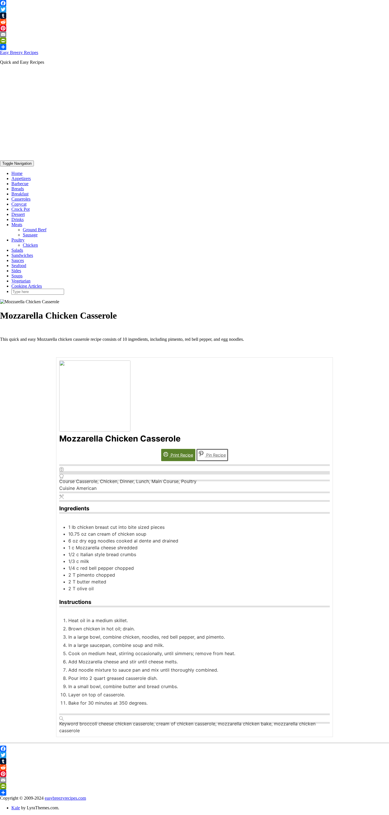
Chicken (30, 245)
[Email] (194, 34)
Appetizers (21, 178)
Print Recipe (181, 455)
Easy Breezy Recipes (19, 52)
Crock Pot (20, 209)
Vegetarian (20, 280)
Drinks (17, 219)
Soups (16, 275)
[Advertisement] (194, 109)
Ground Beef (34, 229)
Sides (16, 270)
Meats (16, 224)
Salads (17, 250)
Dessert (18, 214)
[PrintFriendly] (194, 41)
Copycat (18, 204)
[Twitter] (194, 9)
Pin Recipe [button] (215, 455)
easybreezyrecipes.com (65, 798)
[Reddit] (194, 22)
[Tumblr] (194, 16)
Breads (17, 188)
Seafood (18, 265)
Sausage (30, 234)
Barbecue (19, 183)
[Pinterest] (194, 28)
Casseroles (20, 199)
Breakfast (19, 193)
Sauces (17, 260)
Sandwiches (22, 255)
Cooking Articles (26, 286)
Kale (15, 807)
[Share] (194, 47)
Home (16, 173)
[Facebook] (194, 3)
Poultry (17, 240)
